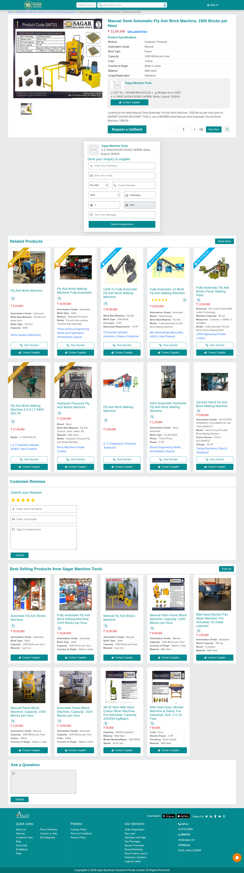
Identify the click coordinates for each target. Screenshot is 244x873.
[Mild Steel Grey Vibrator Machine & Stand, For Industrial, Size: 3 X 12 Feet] (168, 687)
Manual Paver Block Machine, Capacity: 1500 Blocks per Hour (28, 711)
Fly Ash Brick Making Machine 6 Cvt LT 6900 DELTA (27, 409)
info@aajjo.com (186, 839)
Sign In (213, 4)
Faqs (18, 853)
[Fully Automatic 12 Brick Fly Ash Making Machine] (168, 267)
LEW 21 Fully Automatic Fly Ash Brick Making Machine (120, 293)
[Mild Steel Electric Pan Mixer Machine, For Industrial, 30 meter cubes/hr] (215, 594)
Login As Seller (133, 861)
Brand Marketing (134, 849)
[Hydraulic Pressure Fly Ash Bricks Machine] (75, 382)
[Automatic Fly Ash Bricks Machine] (29, 594)
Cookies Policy (79, 829)
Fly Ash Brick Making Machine (62, 12)
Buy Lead (130, 833)
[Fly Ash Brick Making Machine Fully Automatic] (75, 267)
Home (10, 12)
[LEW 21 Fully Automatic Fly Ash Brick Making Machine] (122, 267)
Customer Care (24, 837)
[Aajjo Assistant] (237, 857)
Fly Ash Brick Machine (26, 290)
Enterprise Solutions (135, 857)
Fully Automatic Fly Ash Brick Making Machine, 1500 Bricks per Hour (73, 619)
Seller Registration (134, 829)
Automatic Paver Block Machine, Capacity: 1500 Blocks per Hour (75, 711)
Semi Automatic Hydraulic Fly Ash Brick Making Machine (168, 407)
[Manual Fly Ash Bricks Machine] (122, 594)
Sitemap (20, 833)
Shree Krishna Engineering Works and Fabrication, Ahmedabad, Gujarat (73, 333)
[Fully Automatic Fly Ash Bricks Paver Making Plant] (215, 267)
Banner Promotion (134, 845)
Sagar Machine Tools (138, 83)
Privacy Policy (78, 837)
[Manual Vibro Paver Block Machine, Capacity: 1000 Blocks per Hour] (168, 594)
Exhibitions (22, 849)
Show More (224, 241)
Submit (19, 555)
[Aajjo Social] (206, 816)
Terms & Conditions (81, 833)
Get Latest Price (137, 31)
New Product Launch (136, 853)
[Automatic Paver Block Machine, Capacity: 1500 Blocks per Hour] (75, 687)
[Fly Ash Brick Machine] (29, 267)
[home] (22, 814)
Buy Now (214, 129)
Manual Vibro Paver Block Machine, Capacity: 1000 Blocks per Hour (168, 619)
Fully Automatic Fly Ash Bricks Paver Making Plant (212, 291)
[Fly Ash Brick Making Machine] (122, 381)
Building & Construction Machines (31, 12)
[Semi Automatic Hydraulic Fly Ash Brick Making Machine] (168, 382)
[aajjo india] (33, 5)
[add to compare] (227, 129)
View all (226, 568)
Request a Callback (127, 129)
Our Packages (132, 841)
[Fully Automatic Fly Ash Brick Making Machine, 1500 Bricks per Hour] (75, 594)
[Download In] (168, 816)
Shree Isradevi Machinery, (26, 335)
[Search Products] (98, 4)
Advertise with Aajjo (135, 837)
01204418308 (185, 829)
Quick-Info (21, 845)
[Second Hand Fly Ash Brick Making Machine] (215, 382)
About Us (21, 829)
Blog (18, 841)
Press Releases (49, 829)
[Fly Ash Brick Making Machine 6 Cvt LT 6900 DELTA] (29, 382)
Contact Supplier (30, 352)
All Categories (47, 837)
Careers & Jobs (48, 833)
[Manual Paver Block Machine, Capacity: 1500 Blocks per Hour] (29, 687)
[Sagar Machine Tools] (117, 85)
